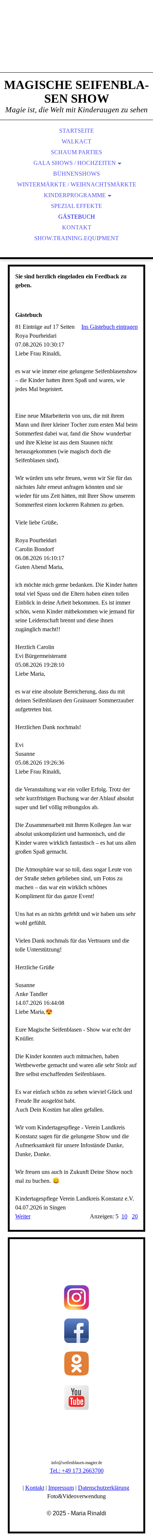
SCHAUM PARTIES (76, 152)
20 (135, 1216)
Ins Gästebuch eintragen (109, 327)
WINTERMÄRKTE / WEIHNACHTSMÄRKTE (76, 184)
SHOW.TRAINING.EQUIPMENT (76, 238)
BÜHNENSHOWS (76, 174)
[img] (76, 44)
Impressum (61, 1488)
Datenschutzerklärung (103, 1488)
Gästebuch (76, 217)
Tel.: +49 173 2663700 (77, 1470)
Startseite (76, 131)
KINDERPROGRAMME (75, 195)
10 (124, 1216)
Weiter (22, 1216)
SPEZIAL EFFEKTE (76, 206)
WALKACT (76, 141)
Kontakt (76, 227)
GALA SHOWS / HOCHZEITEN (74, 163)
